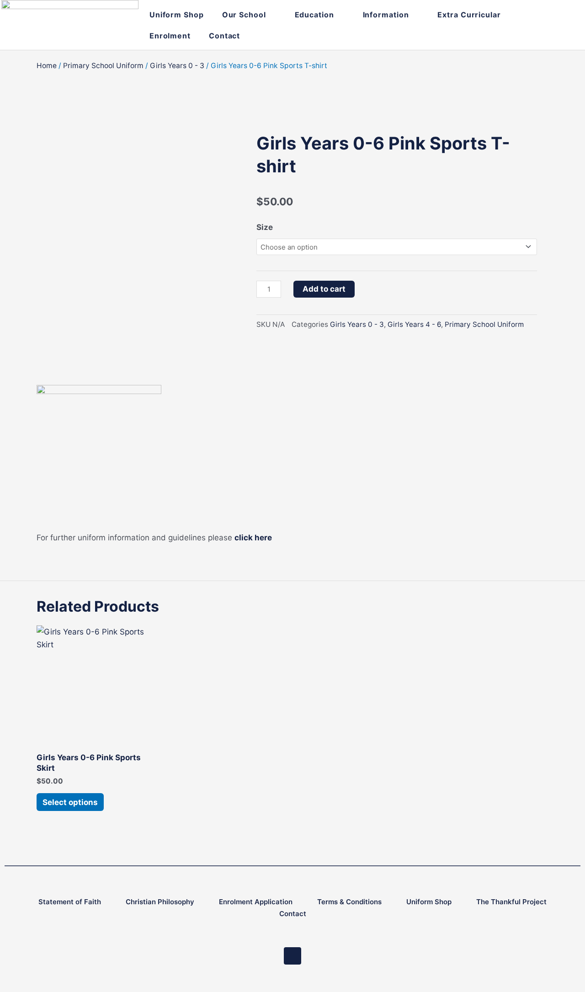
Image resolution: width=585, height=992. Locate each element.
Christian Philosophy (160, 901)
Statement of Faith (69, 901)
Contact (224, 35)
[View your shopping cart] (547, 25)
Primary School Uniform (103, 65)
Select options (70, 802)
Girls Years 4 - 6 (414, 324)
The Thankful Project (511, 901)
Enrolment (170, 35)
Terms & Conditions (349, 901)
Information (386, 14)
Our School (244, 14)
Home (47, 65)
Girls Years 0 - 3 (177, 65)
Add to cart (324, 288)
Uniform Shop (176, 14)
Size (264, 227)
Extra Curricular (468, 14)
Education (314, 14)
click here (253, 537)
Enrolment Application (255, 901)
